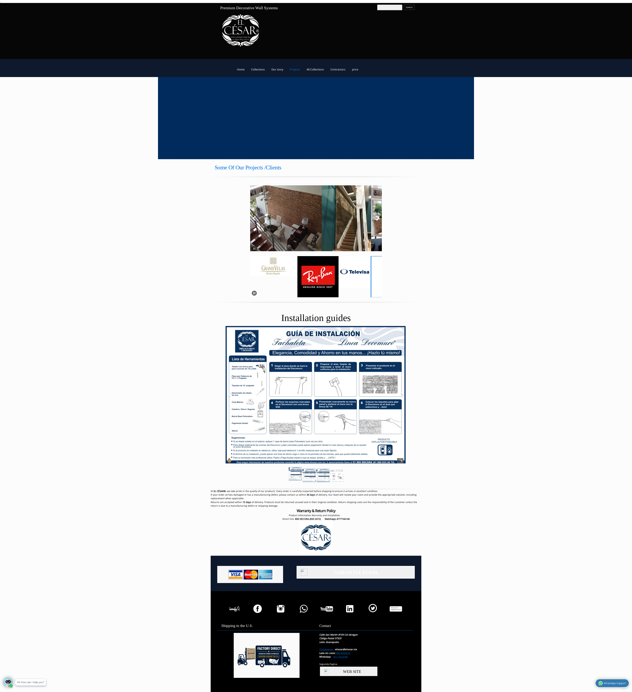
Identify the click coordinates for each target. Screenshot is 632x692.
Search (409, 7)
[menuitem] (241, 70)
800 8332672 (343, 653)
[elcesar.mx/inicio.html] (218, 68)
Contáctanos (326, 649)
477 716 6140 (340, 656)
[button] (315, 219)
